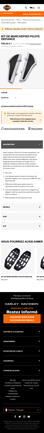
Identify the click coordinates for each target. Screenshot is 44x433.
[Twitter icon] (19, 416)
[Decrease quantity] (12, 98)
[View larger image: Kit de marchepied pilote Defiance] (22, 68)
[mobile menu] (38, 7)
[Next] (43, 14)
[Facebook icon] (15, 416)
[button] (21, 43)
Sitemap (13, 380)
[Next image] (39, 68)
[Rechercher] (26, 8)
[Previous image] (4, 68)
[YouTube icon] (28, 416)
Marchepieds (22, 23)
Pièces (18, 20)
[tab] (11, 88)
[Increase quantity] (19, 98)
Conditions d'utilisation (13, 383)
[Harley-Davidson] (22, 304)
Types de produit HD (7, 20)
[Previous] (1, 14)
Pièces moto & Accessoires (32, 20)
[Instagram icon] (24, 416)
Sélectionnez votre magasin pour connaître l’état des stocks (23, 120)
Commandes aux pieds (8, 23)
